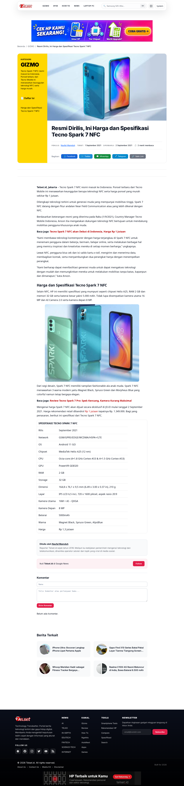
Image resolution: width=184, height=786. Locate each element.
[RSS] (53, 751)
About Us (21, 767)
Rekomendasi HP (109, 728)
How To (84, 733)
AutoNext (85, 742)
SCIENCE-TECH (68, 747)
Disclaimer (59, 767)
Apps (83, 747)
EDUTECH (66, 737)
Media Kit (46, 767)
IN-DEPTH (66, 733)
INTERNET (66, 752)
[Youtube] (46, 751)
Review (84, 728)
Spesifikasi (106, 737)
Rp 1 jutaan (91, 411)
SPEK (55, 6)
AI (63, 723)
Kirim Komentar (45, 605)
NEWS (77, 6)
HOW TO (66, 6)
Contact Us (34, 767)
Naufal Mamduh (68, 145)
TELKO (65, 728)
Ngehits (85, 737)
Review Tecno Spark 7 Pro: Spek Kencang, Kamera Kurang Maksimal (91, 400)
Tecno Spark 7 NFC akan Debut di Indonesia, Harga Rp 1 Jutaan (88, 231)
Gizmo (84, 723)
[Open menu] (151, 6)
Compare (105, 733)
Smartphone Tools (109, 723)
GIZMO (46, 6)
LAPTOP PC (89, 6)
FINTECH (66, 742)
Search (104, 742)
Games (84, 752)
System (160, 6)
